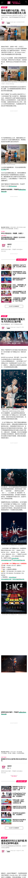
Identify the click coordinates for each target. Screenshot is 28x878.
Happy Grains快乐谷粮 (7, 228)
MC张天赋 (19, 751)
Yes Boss (14, 776)
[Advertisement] (14, 122)
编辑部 (8, 23)
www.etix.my (15, 558)
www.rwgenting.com (19, 560)
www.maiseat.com (6, 560)
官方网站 (3, 169)
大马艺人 (16, 228)
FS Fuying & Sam (21, 227)
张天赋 (9, 753)
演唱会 (14, 753)
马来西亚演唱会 (20, 753)
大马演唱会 (4, 753)
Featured (13, 227)
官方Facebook (13, 186)
